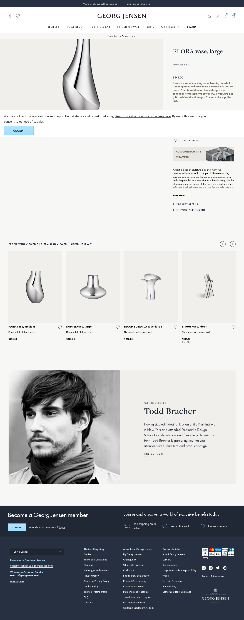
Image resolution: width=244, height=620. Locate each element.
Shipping (88, 565)
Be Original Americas (134, 602)
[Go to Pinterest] (224, 568)
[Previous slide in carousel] (223, 244)
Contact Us (90, 554)
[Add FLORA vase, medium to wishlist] (60, 327)
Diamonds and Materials (136, 592)
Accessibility (169, 586)
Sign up (16, 527)
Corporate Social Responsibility (179, 570)
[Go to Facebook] (204, 568)
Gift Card (88, 602)
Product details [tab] (187, 204)
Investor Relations (172, 581)
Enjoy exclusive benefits (138, 4)
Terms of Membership (95, 592)
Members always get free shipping (100, 4)
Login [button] (62, 527)
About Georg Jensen (174, 554)
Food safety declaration (136, 576)
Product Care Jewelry (134, 581)
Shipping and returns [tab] (191, 209)
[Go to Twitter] (218, 568)
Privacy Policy (91, 576)
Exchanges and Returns (96, 570)
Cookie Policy (91, 586)
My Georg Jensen (132, 554)
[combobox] (37, 551)
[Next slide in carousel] (233, 244)
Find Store (128, 570)
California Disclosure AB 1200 (138, 608)
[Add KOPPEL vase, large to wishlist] (117, 327)
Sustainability (170, 565)
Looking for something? (209, 16)
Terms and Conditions (95, 560)
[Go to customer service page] (18, 16)
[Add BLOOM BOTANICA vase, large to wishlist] (175, 327)
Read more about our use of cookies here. (143, 116)
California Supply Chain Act (177, 592)
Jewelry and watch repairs (137, 597)
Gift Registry (129, 560)
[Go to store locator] (11, 16)
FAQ (86, 597)
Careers (167, 560)
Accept (19, 131)
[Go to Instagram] (211, 568)
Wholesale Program (133, 565)
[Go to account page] (218, 16)
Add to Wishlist (189, 140)
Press (166, 576)
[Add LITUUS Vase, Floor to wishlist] (233, 327)
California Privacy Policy (96, 581)
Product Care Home (133, 586)
